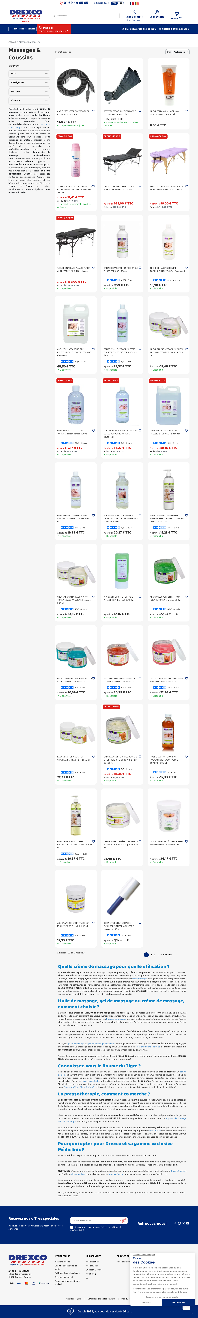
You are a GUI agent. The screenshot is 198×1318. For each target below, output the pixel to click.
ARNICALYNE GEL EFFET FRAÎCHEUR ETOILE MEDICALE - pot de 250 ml (73, 924)
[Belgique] (137, 3)
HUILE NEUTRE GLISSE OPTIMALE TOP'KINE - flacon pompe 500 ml (72, 432)
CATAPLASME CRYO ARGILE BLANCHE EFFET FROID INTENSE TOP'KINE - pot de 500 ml (120, 760)
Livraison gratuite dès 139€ (140, 29)
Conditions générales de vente (66, 1267)
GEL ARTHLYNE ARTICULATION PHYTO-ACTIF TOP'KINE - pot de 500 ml (74, 680)
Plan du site (126, 1299)
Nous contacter (124, 1262)
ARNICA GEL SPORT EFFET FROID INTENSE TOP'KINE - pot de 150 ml (119, 598)
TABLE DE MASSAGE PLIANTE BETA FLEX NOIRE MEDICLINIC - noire (119, 188)
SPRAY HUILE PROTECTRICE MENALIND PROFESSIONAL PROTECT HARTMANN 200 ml (74, 189)
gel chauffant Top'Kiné (148, 1047)
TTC (114, 3)
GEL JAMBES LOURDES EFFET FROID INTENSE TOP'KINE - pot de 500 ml (120, 680)
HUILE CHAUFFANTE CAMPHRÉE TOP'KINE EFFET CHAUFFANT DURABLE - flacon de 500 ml (167, 518)
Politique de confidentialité (67, 1273)
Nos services (92, 1266)
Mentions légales (62, 1262)
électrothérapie (139, 979)
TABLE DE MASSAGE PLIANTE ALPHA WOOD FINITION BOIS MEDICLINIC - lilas (166, 189)
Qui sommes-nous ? (64, 1277)
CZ (87, 1278)
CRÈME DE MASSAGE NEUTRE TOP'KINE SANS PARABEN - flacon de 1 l (167, 271)
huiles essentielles (91, 1081)
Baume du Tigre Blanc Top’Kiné (79, 1087)
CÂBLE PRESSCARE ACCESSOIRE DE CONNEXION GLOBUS (73, 113)
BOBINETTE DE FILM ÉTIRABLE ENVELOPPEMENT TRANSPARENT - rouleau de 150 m (119, 926)
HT (120, 3)
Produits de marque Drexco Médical (67, 1282)
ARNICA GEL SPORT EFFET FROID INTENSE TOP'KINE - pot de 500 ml (165, 598)
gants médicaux (117, 1174)
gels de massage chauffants (101, 1044)
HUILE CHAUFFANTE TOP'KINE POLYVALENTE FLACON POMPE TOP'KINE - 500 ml (164, 760)
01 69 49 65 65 (76, 4)
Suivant (167, 955)
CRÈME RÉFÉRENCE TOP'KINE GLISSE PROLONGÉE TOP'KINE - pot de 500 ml (166, 352)
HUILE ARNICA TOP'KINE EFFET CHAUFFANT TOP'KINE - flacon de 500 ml (74, 845)
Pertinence (179, 52)
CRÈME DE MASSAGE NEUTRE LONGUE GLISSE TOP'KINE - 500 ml (121, 269)
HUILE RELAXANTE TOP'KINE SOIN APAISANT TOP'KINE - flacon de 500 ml (73, 518)
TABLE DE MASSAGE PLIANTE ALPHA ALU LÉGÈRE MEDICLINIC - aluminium (73, 269)
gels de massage (76, 1044)
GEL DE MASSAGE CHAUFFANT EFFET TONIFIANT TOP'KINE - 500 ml (166, 680)
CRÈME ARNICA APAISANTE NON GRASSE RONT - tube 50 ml (164, 113)
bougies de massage (116, 1019)
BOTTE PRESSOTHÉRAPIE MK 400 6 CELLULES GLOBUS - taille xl (120, 113)
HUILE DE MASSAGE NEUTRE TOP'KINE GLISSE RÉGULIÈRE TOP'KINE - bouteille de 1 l (121, 434)
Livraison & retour (94, 1270)
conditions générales (97, 1227)
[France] (132, 3)
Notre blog (91, 1274)
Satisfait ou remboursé (175, 29)
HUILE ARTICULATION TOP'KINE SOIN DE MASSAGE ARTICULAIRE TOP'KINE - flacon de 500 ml (121, 518)
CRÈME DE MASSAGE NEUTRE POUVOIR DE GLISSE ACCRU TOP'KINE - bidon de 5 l (74, 352)
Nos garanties (92, 1262)
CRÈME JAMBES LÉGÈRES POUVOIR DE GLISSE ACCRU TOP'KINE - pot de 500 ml (121, 845)
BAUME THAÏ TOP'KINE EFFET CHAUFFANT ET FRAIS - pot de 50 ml (73, 758)
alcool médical (78, 1174)
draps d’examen (178, 1171)
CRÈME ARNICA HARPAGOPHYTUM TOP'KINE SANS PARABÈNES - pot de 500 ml (73, 600)
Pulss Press (155, 1131)
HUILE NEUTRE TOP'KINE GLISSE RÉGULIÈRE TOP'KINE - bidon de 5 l (165, 432)
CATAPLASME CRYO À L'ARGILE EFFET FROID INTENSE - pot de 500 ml (166, 843)
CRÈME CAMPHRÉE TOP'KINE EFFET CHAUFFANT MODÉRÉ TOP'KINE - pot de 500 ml (120, 352)
